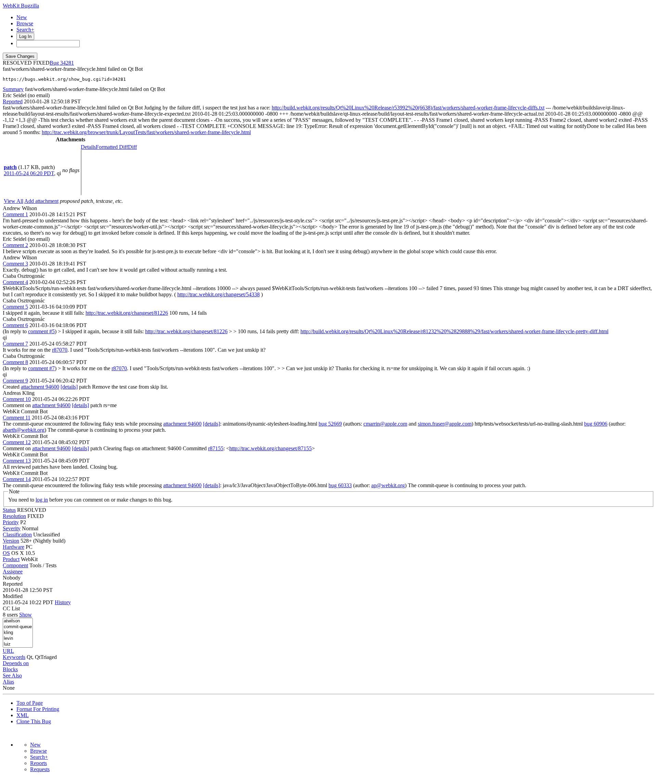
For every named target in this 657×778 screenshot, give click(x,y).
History (63, 602)
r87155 (215, 448)
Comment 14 (17, 479)
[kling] (18, 633)
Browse (24, 23)
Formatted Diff (112, 147)
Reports (38, 763)
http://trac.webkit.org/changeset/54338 (218, 294)
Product (11, 559)
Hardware (13, 547)
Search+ (25, 30)
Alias (8, 682)
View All (13, 201)
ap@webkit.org (388, 485)
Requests (40, 769)
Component (15, 565)
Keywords (14, 657)
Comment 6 (15, 325)
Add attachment (41, 201)
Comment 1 (15, 214)
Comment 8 (15, 362)
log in (42, 500)
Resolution (14, 516)
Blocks (10, 669)
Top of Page (29, 703)
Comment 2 (15, 245)
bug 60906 (595, 424)
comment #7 (41, 368)
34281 (67, 63)
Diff (132, 147)
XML (22, 715)
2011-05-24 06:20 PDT (29, 173)
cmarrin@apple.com (385, 424)
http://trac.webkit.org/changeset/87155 (270, 448)
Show (25, 615)
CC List (11, 608)
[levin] (18, 638)
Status (9, 510)
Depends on (16, 663)
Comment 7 (15, 344)
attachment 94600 (40, 387)
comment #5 (41, 331)
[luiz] (18, 644)
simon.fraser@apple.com (445, 424)
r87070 (59, 350)
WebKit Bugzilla (21, 6)
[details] (69, 387)
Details (88, 147)
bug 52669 (330, 424)
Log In (25, 36)
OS (6, 553)
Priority (11, 522)
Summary (13, 89)
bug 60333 (340, 485)
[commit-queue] (18, 627)
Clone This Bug (33, 721)
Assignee (13, 571)
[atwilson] (18, 621)
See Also (12, 675)
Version (11, 541)
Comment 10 (17, 399)
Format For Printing (37, 709)
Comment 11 (16, 417)
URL (8, 651)
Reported (13, 101)
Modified (13, 596)
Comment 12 (17, 442)
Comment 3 (15, 264)
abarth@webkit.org (23, 430)
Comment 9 (15, 381)
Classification (17, 534)
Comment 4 (15, 282)
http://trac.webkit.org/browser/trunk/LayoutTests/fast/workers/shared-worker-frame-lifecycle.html (146, 132)
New (21, 17)
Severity (12, 528)
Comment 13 (17, 461)
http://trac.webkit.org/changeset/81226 (127, 313)
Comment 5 (15, 307)
